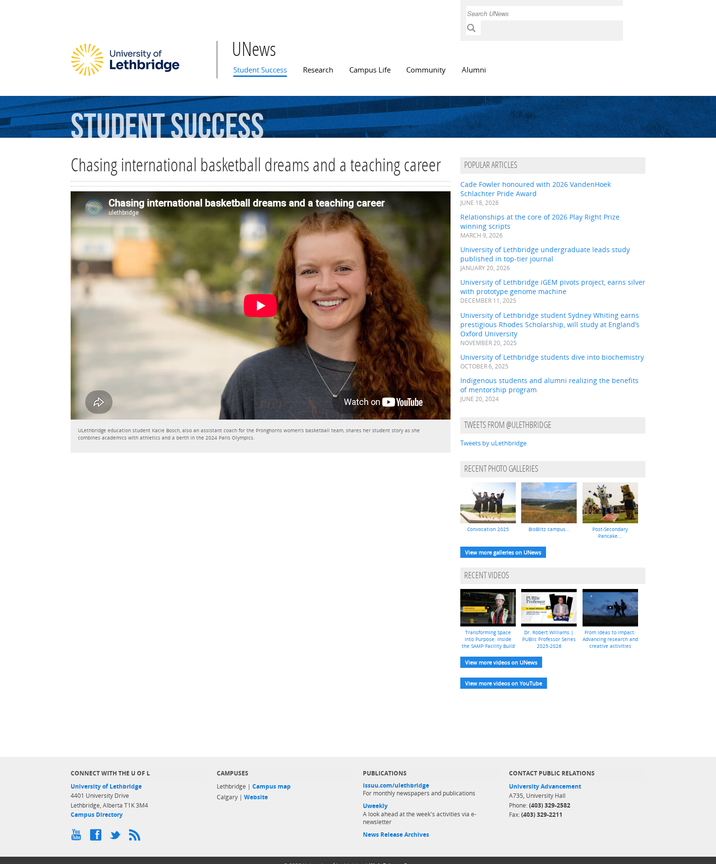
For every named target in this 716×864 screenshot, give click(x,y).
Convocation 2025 (488, 529)
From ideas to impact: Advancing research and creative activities (610, 639)
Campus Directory (97, 814)
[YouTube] (78, 837)
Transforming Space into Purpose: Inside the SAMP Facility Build (488, 639)
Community (426, 70)
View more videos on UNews (501, 662)
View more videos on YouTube (503, 683)
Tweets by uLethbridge (493, 443)
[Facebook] (97, 837)
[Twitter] (117, 837)
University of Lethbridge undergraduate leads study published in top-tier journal (545, 254)
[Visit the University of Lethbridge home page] (125, 75)
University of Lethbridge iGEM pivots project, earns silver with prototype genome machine (552, 286)
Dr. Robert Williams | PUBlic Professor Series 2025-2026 (549, 639)
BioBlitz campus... (549, 529)
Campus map (271, 786)
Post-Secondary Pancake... (610, 532)
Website (256, 797)
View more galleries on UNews (503, 552)
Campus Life (370, 70)
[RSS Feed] (136, 837)
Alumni (474, 70)
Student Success (260, 70)
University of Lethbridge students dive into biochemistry (552, 357)
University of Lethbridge (106, 786)
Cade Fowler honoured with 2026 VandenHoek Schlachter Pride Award (535, 189)
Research (318, 70)
